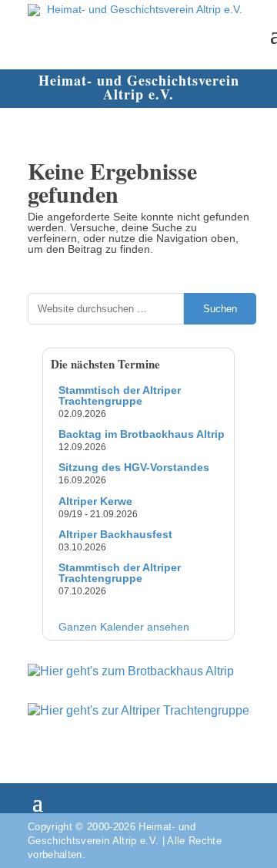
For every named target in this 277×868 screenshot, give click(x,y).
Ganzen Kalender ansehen (123, 627)
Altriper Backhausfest (115, 534)
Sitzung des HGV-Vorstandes (133, 467)
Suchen (220, 309)
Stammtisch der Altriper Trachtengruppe (119, 395)
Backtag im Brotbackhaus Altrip (141, 434)
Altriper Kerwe (95, 501)
